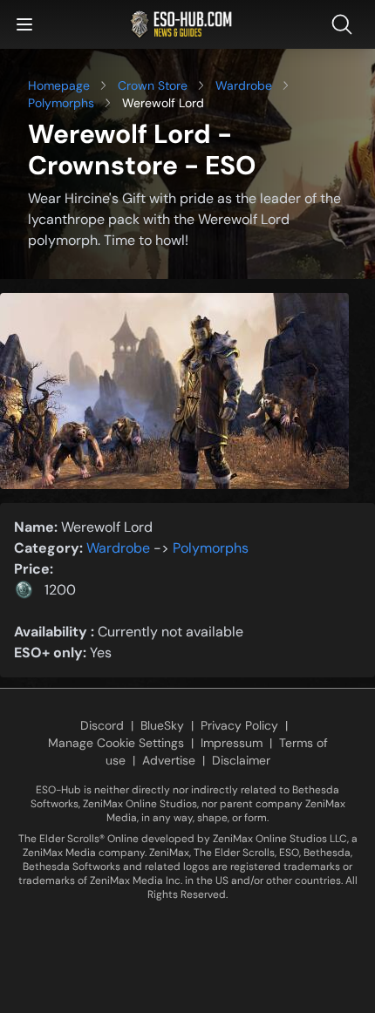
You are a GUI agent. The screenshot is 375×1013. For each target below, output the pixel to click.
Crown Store (153, 85)
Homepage (59, 85)
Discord (102, 725)
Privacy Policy (239, 725)
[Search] (345, 24)
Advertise (168, 760)
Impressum (231, 743)
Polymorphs (61, 103)
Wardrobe (243, 85)
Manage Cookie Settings (116, 743)
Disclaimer (241, 760)
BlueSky (162, 725)
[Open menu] (24, 24)
